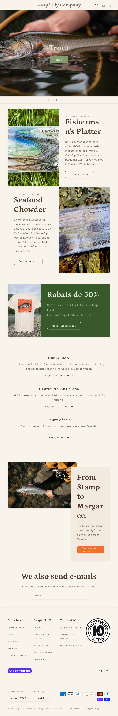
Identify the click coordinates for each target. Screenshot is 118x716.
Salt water (13, 648)
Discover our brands (57, 406)
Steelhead (13, 641)
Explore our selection (57, 375)
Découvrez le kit (79, 174)
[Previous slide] (48, 100)
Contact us (39, 659)
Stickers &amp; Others (72, 645)
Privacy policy (59, 709)
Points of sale (41, 645)
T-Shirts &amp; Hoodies (68, 636)
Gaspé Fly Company (24, 709)
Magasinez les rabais (64, 325)
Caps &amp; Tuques (70, 627)
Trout (10, 634)
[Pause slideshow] (69, 100)
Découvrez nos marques (41, 636)
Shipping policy (92, 709)
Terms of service (75, 709)
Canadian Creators (17, 655)
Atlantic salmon (16, 627)
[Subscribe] (83, 595)
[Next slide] (62, 100)
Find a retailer (57, 437)
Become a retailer (43, 652)
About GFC (39, 627)
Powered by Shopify (41, 709)
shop (59, 59)
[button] (6, 5)
